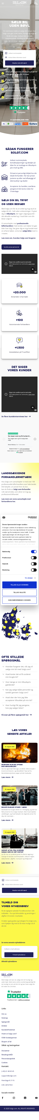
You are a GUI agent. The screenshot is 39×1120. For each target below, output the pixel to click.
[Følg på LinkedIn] (25, 1098)
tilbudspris (10, 214)
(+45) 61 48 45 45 (8, 1071)
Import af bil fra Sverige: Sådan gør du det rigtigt (13, 851)
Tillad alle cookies (19, 585)
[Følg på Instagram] (14, 1098)
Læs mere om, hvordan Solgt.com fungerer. (19, 238)
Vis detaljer (29, 578)
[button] (3, 3)
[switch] (34, 557)
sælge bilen (27, 231)
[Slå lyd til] (33, 269)
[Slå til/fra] (3, 667)
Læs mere (6, 777)
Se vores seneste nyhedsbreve (13, 942)
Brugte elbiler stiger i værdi (14, 807)
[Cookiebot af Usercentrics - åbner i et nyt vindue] (28, 517)
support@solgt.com (9, 1076)
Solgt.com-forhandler (22, 489)
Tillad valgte (19, 592)
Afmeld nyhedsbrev (9, 961)
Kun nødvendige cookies (19, 600)
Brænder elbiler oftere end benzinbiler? (12, 765)
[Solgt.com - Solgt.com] (19, 3)
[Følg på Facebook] (3, 1098)
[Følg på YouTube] (36, 1098)
